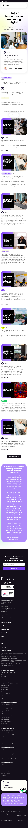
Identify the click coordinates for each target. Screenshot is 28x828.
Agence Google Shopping (8, 672)
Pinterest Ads (4, 691)
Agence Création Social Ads (8, 734)
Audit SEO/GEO (5, 723)
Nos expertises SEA (7, 670)
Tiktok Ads (4, 696)
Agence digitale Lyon (6, 617)
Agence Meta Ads (6, 698)
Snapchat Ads (5, 685)
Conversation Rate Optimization (9, 754)
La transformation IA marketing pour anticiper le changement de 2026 (13, 661)
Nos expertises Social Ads (9, 683)
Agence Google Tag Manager (9, 758)
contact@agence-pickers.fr (7, 1)
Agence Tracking (5, 752)
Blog (2, 636)
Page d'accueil (6, 622)
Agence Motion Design (7, 743)
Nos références (6, 633)
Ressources (5, 629)
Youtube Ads (4, 689)
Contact (3, 647)
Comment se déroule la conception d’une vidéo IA (13, 653)
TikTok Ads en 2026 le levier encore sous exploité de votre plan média (11, 657)
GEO (2, 765)
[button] (23, 5)
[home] (7, 5)
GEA (2, 767)
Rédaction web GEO (6, 769)
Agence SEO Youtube (7, 709)
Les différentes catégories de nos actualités (14, 111)
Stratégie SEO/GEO (6, 721)
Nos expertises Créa (7, 728)
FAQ (2, 643)
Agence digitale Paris (7, 615)
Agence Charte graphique (8, 732)
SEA (2, 674)
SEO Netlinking (5, 719)
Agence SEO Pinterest (7, 704)
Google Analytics (5, 756)
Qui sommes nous (7, 626)
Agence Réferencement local (9, 713)
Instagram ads (5, 687)
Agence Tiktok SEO (6, 711)
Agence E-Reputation (7, 706)
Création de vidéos (6, 739)
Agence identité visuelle (7, 730)
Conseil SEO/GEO (5, 717)
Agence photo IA (5, 773)
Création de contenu (6, 741)
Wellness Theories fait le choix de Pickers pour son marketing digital (13, 664)
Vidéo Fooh (4, 737)
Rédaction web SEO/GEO (8, 715)
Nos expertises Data (7, 747)
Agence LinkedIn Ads (7, 694)
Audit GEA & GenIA (6, 771)
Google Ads (4, 678)
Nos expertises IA (7, 762)
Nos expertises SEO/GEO (9, 702)
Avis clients (5, 640)
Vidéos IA (3, 775)
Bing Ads (3, 676)
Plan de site (20, 811)
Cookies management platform (9, 749)
